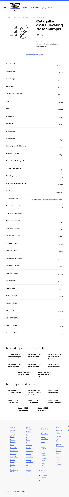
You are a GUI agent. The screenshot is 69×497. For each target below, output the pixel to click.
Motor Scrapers (23, 17)
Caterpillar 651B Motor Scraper (34, 365)
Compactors (14, 457)
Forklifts (28, 448)
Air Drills (12, 427)
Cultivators (29, 432)
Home (8, 17)
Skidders (43, 480)
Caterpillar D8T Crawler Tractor (14, 391)
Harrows (28, 454)
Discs (27, 435)
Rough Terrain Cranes (43, 465)
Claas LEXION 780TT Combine (14, 401)
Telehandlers (59, 433)
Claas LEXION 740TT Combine (54, 401)
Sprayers (58, 427)
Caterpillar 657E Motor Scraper (34, 355)
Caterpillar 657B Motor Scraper (14, 365)
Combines (13, 454)
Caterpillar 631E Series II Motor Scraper (44, 374)
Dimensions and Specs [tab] (34, 55)
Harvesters (29, 457)
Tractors (58, 436)
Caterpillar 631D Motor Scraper (54, 365)
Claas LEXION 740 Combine (23, 409)
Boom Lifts (13, 448)
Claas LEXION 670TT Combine (44, 409)
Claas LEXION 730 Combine (33, 401)
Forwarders (29, 451)
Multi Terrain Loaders (43, 453)
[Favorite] (43, 7)
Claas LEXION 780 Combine (53, 391)
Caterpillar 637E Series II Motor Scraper (54, 356)
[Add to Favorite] (38, 35)
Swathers (59, 430)
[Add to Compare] (42, 35)
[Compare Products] (46, 7)
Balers (12, 445)
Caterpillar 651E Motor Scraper (24, 373)
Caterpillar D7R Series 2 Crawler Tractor (34, 392)
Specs (14, 17)
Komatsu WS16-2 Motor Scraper (14, 355)
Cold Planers (14, 451)
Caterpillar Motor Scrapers (38, 17)
